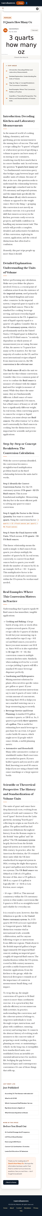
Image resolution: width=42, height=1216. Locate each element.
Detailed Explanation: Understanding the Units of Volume (22, 77)
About (12, 1208)
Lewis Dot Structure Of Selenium (16, 1151)
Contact (19, 1208)
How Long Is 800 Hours (13, 1142)
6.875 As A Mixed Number (14, 1137)
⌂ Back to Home (10, 1182)
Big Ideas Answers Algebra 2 (15, 1108)
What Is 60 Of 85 (11, 1098)
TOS (21, 1211)
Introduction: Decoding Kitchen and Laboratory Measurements (21, 71)
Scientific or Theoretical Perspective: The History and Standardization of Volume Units (22, 98)
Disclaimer (27, 1208)
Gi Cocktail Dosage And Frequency (17, 1132)
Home (5, 1208)
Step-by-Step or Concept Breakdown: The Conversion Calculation (22, 84)
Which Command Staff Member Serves (18, 1103)
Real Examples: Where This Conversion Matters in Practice (22, 91)
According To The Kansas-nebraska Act (19, 1093)
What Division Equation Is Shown (16, 1113)
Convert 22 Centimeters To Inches (17, 1146)
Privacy (36, 1208)
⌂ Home (20, 3)
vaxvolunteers (8, 3)
